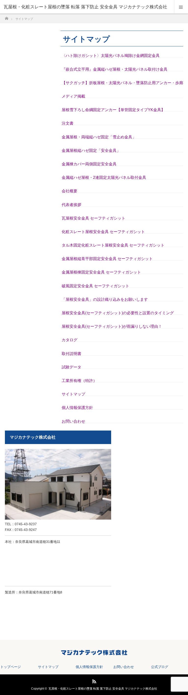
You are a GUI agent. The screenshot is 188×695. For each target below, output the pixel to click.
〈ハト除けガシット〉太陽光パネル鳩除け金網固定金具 (111, 55)
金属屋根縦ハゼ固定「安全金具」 (91, 150)
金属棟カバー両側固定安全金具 (89, 164)
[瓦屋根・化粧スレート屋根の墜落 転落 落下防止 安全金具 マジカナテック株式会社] (87, 7)
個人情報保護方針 (77, 408)
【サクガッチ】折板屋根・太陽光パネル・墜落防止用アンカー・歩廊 (122, 83)
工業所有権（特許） (79, 381)
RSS (93, 680)
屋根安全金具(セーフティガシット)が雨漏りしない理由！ (112, 326)
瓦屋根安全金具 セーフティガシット (93, 218)
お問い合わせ (73, 421)
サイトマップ (73, 394)
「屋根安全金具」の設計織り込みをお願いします (105, 299)
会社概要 (69, 191)
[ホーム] (6, 17)
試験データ (71, 367)
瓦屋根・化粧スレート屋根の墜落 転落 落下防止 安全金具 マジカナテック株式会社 (102, 688)
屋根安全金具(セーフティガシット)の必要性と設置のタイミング (118, 313)
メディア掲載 (73, 96)
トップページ (10, 667)
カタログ (69, 340)
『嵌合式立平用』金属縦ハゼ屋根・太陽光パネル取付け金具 (114, 69)
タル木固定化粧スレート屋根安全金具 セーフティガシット (113, 245)
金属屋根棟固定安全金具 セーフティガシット (101, 272)
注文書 (67, 123)
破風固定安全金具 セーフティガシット (95, 286)
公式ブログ (159, 667)
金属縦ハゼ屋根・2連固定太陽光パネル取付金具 (104, 177)
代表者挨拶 (71, 205)
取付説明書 (71, 354)
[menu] (181, 7)
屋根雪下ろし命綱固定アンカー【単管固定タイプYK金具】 (113, 110)
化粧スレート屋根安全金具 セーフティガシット (103, 232)
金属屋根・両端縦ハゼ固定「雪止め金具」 (99, 137)
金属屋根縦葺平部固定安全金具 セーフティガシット (107, 259)
